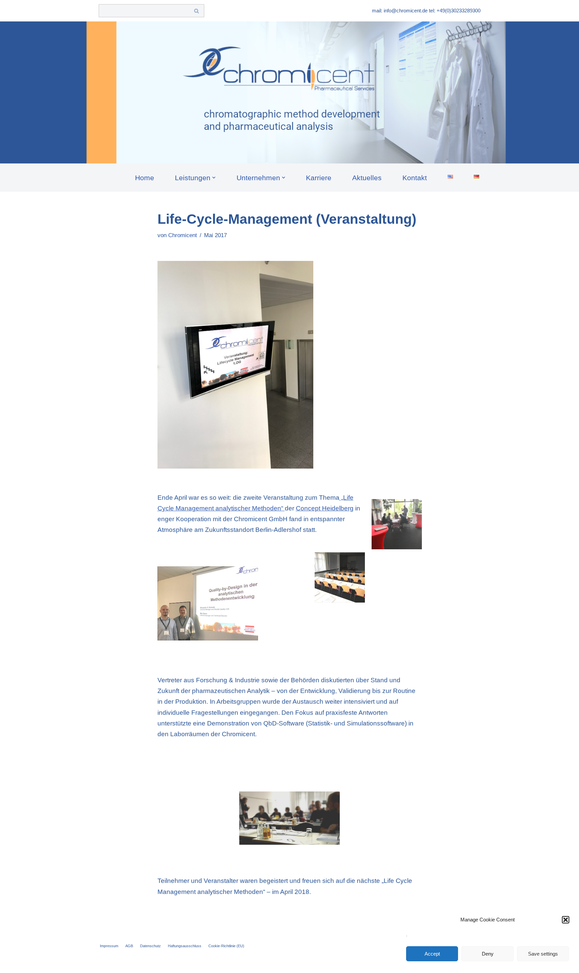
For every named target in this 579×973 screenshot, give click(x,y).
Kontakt (414, 178)
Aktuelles (367, 178)
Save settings (543, 954)
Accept (432, 954)
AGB (129, 946)
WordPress (180, 963)
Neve (106, 963)
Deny (488, 954)
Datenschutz (150, 946)
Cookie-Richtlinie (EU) (226, 946)
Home (144, 178)
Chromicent (182, 235)
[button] (565, 919)
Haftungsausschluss (184, 946)
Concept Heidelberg (324, 508)
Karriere (318, 178)
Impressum (109, 946)
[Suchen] (196, 10)
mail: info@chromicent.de (400, 10)
